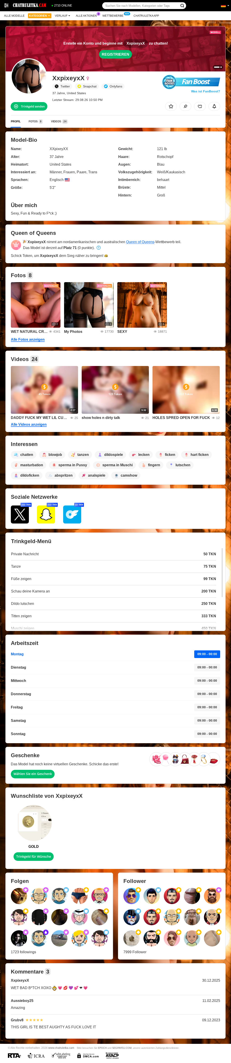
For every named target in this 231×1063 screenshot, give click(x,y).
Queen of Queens (140, 242)
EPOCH (102, 1048)
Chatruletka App (146, 15)
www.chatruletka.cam (61, 1047)
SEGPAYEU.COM (122, 1048)
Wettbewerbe (112, 15)
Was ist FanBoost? (205, 91)
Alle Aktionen (86, 15)
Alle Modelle (14, 15)
